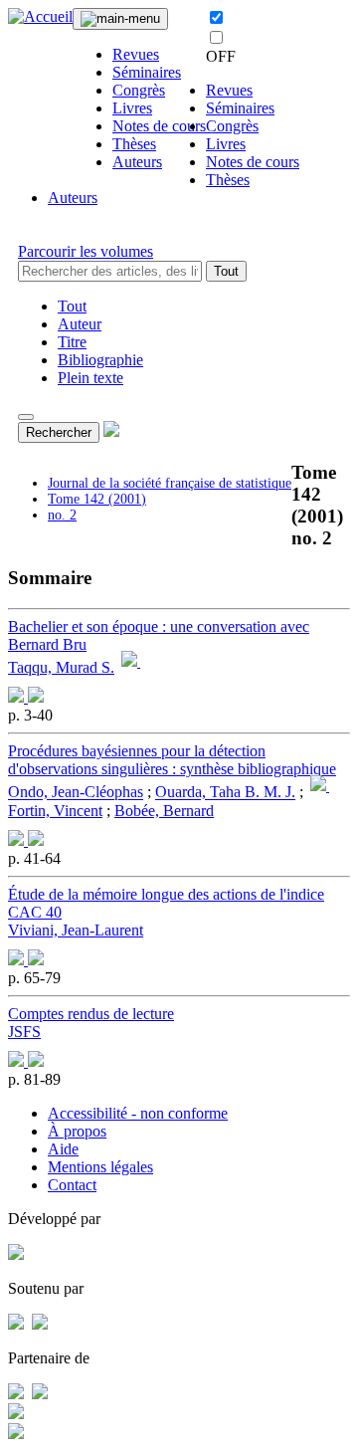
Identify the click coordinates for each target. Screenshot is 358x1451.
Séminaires (146, 72)
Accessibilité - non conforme (138, 1113)
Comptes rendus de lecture (91, 1013)
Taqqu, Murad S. (61, 667)
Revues (135, 54)
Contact (72, 1184)
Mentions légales (100, 1166)
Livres (132, 108)
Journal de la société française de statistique (169, 483)
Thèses (134, 143)
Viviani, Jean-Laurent (75, 930)
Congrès (138, 90)
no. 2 (62, 515)
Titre (72, 341)
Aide (63, 1148)
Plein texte (90, 377)
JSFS (24, 1031)
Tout (226, 271)
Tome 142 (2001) (97, 499)
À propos (77, 1131)
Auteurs (137, 161)
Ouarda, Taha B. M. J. (225, 792)
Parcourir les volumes (85, 251)
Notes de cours (159, 125)
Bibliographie (100, 359)
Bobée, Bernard (164, 810)
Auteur (79, 323)
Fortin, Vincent (55, 810)
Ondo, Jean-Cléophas (75, 792)
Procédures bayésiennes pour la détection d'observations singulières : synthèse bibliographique (172, 759)
